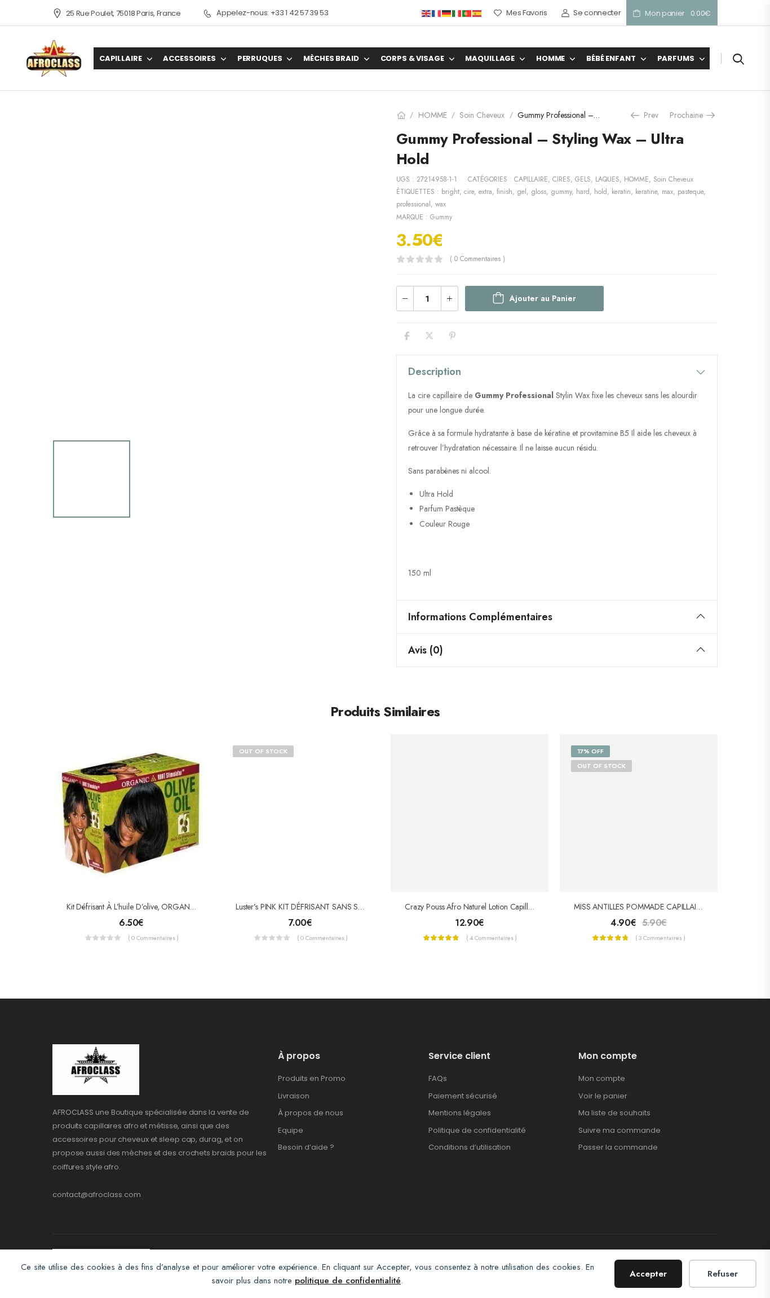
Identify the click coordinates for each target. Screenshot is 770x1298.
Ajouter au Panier (543, 298)
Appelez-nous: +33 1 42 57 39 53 (272, 12)
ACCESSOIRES (189, 58)
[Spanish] (477, 12)
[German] (447, 12)
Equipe (290, 1130)
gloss (538, 192)
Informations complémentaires (480, 617)
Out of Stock (263, 751)
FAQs (437, 1078)
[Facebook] (406, 336)
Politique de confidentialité (477, 1130)
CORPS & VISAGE (412, 58)
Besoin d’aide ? (306, 1147)
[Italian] (457, 12)
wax (440, 204)
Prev (648, 115)
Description (434, 371)
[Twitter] (429, 336)
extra (485, 192)
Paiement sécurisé (462, 1096)
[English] (427, 12)
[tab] (557, 371)
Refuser (722, 1274)
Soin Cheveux (482, 115)
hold (600, 192)
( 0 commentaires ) (477, 259)
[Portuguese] (467, 12)
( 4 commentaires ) (491, 937)
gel (521, 192)
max (667, 192)
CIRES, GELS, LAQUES (585, 179)
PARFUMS (675, 58)
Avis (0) (425, 650)
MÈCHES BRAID (331, 58)
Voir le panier (602, 1096)
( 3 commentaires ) (660, 937)
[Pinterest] (452, 336)
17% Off (590, 751)
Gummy (441, 217)
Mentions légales (459, 1112)
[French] (437, 12)
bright (450, 192)
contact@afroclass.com (96, 1194)
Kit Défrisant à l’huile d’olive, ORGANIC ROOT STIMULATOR (167, 906)
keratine (646, 192)
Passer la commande (618, 1147)
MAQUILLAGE (490, 58)
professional (413, 204)
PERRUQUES (259, 58)
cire (469, 192)
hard (583, 192)
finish (504, 192)
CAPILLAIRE (120, 58)
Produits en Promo (312, 1078)
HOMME (550, 58)
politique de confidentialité (348, 1280)
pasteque (690, 192)
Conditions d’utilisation (469, 1147)
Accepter (648, 1274)
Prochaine (689, 115)
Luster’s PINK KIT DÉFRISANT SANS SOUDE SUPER (320, 906)
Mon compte (601, 1078)
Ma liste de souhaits (614, 1112)
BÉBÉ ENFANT (610, 58)
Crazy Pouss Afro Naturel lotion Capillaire (472, 906)
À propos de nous (310, 1112)
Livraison (293, 1096)
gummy (561, 192)
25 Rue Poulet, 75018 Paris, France (123, 13)
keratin (621, 192)
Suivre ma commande (619, 1130)
